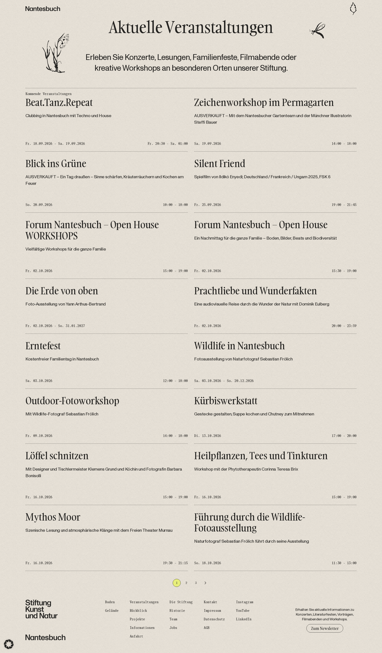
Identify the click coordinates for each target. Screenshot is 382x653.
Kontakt (210, 602)
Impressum (212, 611)
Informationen (142, 628)
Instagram (244, 602)
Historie (177, 611)
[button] (9, 644)
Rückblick (138, 611)
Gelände (111, 611)
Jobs (173, 628)
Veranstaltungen (144, 602)
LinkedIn (243, 619)
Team (173, 619)
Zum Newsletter (325, 628)
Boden (110, 602)
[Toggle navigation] (353, 8)
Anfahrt (136, 636)
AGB (207, 628)
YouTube (242, 611)
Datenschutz (214, 619)
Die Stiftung (181, 602)
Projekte (137, 619)
